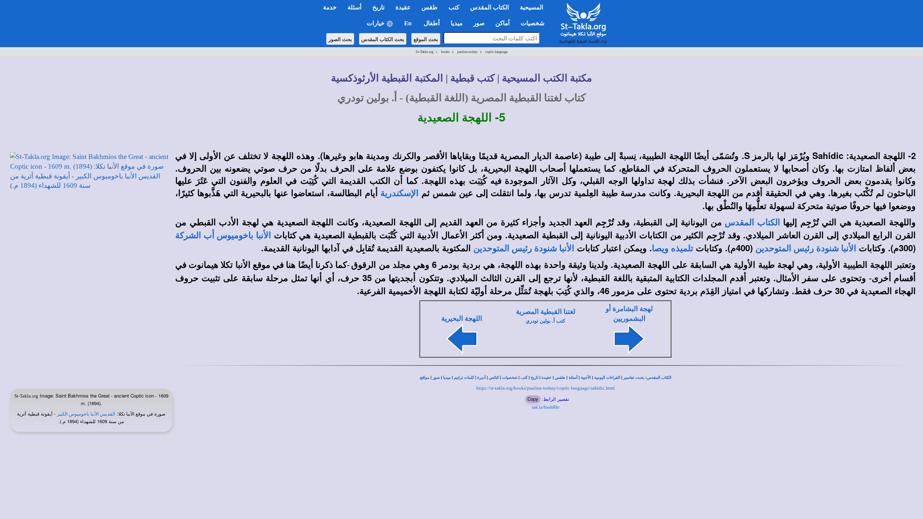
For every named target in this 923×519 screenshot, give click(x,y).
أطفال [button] (432, 23)
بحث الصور (340, 39)
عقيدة (547, 378)
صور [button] (479, 23)
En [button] (408, 23)
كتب (524, 378)
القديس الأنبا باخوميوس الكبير (86, 414)
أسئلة (573, 378)
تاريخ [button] (378, 7)
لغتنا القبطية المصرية (545, 311)
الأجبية (586, 378)
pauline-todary (467, 52)
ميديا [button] (457, 23)
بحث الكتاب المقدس (382, 39)
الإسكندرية (399, 193)
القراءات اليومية (607, 378)
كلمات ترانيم (464, 378)
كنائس (494, 378)
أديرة (481, 378)
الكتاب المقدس (752, 222)
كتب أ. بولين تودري (545, 321)
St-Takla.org (424, 52)
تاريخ (534, 378)
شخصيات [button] (535, 23)
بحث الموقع (426, 39)
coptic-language (496, 52)
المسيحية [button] (531, 7)
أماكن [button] (502, 23)
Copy (532, 398)
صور (436, 378)
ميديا (447, 378)
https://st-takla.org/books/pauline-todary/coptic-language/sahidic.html (545, 388)
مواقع (424, 378)
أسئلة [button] (355, 7)
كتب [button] (454, 7)
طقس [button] (429, 7)
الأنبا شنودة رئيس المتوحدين (805, 248)
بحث (640, 378)
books (445, 52)
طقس (560, 378)
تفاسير (628, 378)
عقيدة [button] (403, 7)
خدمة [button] (330, 7)
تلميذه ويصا (672, 248)
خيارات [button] (376, 23)
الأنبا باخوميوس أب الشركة (223, 235)
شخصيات (509, 378)
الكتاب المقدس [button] (489, 7)
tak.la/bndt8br (546, 407)
